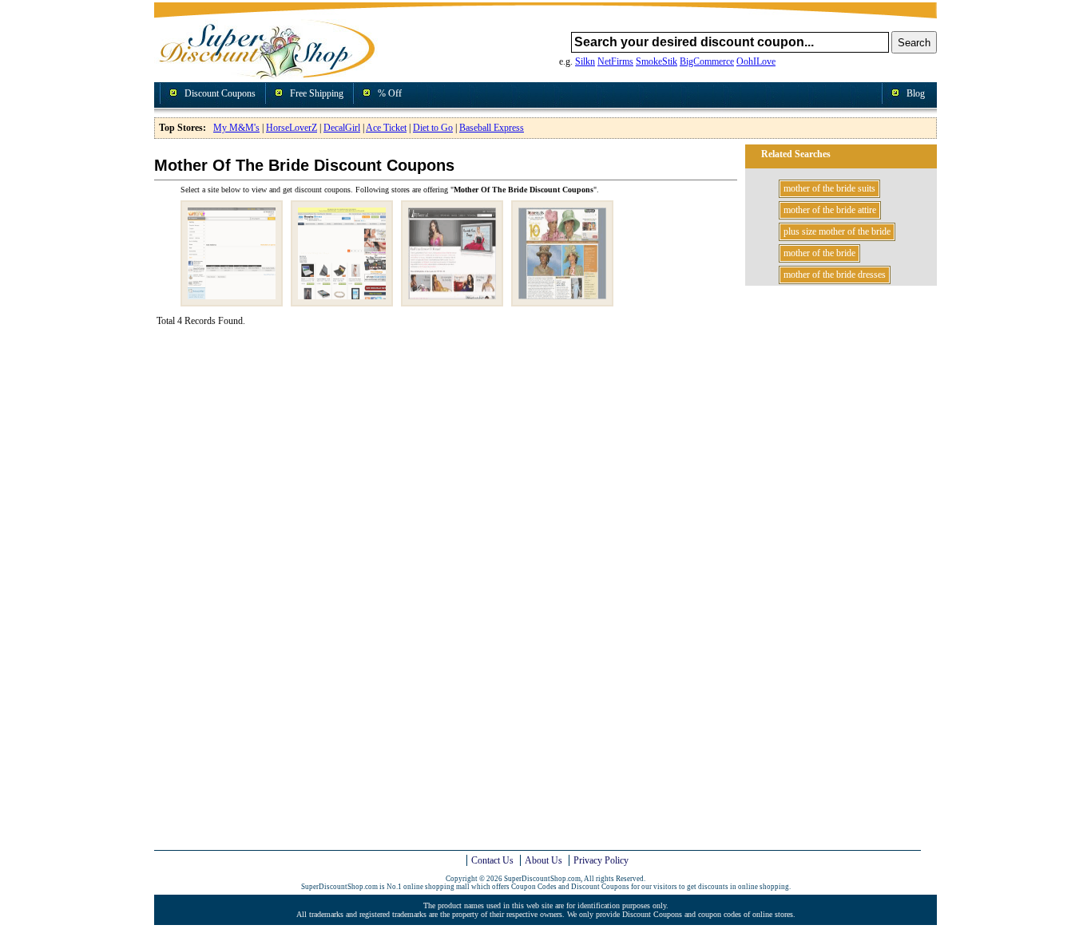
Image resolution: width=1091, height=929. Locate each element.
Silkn (585, 61)
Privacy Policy (601, 860)
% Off (390, 93)
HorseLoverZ (291, 127)
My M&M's (236, 127)
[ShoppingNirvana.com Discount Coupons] (342, 300)
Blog (916, 93)
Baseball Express (491, 127)
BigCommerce (707, 61)
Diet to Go (433, 127)
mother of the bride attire (830, 209)
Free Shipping (316, 93)
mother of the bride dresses (835, 274)
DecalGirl (341, 127)
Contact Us (492, 860)
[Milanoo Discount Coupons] (232, 300)
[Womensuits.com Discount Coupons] (562, 300)
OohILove (756, 61)
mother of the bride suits (829, 188)
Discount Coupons (220, 93)
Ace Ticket (386, 127)
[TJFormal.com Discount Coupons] (452, 300)
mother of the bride (819, 253)
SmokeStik (656, 61)
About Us (543, 860)
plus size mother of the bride (837, 231)
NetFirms (615, 61)
